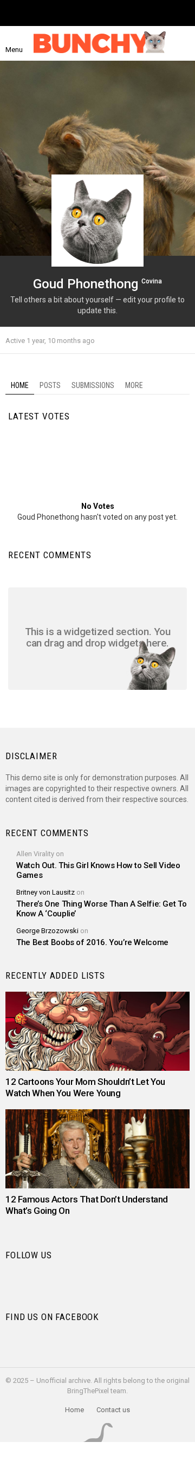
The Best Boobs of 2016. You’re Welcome (92, 942)
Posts (50, 385)
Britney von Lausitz (45, 892)
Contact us (113, 1410)
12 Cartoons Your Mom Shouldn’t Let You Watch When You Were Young (85, 1087)
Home (20, 385)
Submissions (93, 385)
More (134, 385)
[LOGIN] (183, 43)
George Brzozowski (47, 931)
